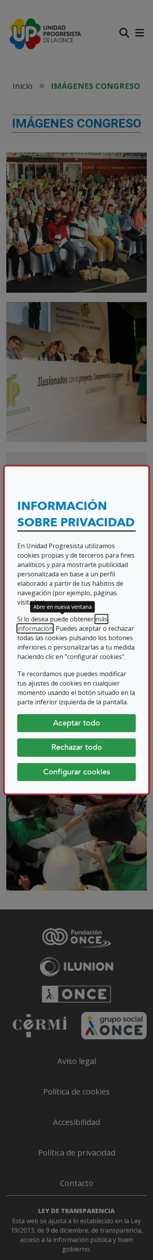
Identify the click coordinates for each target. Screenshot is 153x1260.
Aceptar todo (76, 723)
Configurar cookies (76, 772)
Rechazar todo (76, 747)
